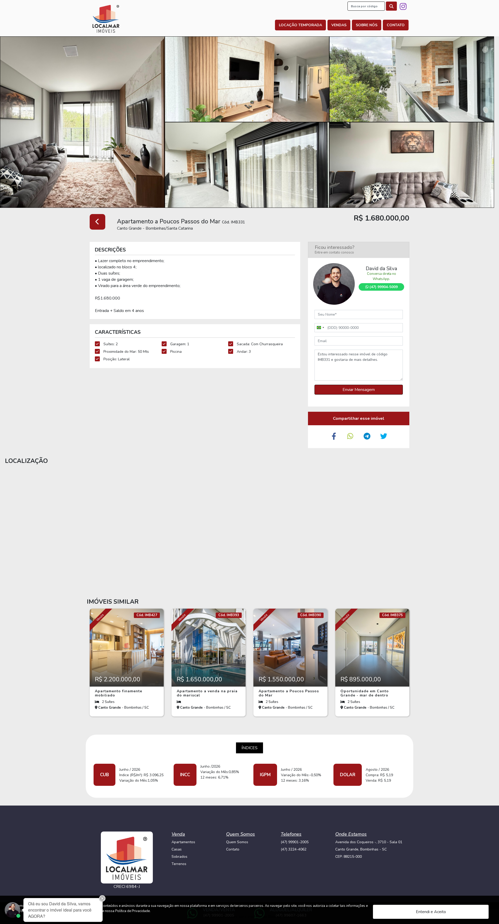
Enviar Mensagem (359, 390)
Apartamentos (183, 842)
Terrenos (179, 863)
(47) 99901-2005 (294, 842)
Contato (396, 25)
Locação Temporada (300, 25)
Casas (177, 849)
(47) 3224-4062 (293, 849)
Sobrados (179, 856)
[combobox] (320, 327)
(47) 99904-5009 (383, 286)
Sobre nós (366, 25)
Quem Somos (237, 842)
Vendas (338, 25)
